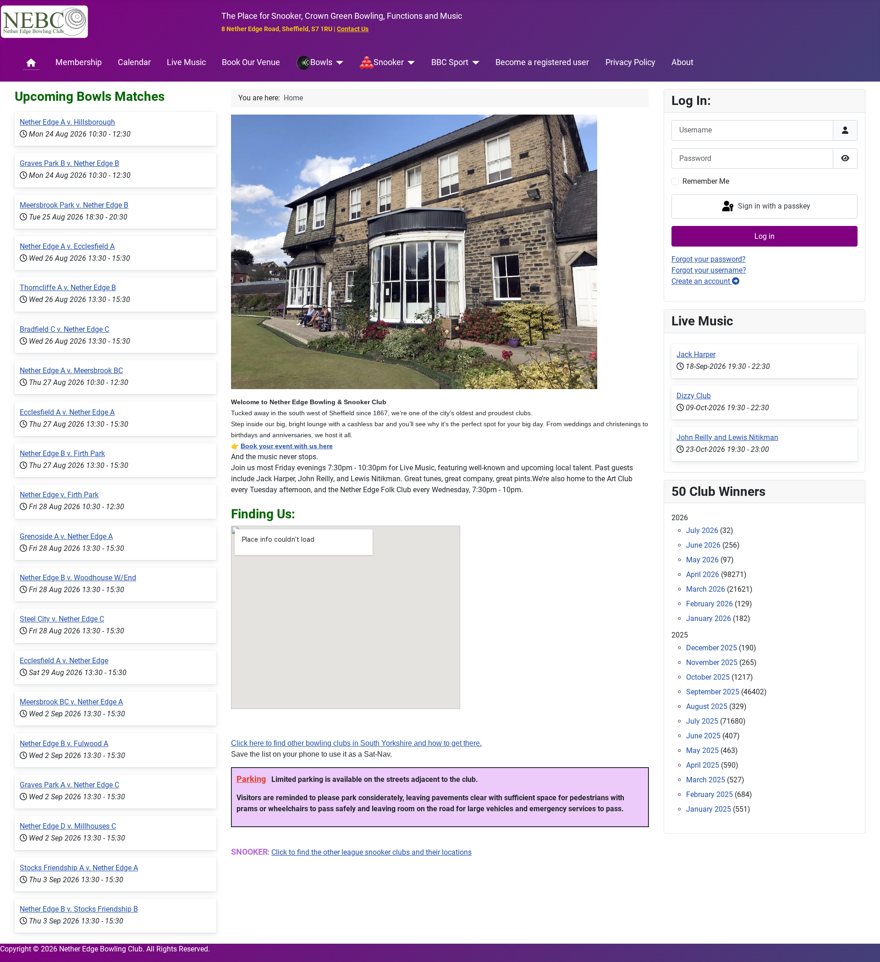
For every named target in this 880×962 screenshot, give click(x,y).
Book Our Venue (251, 62)
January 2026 (708, 618)
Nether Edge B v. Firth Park (62, 453)
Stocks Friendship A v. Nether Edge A (79, 867)
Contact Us (352, 29)
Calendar (134, 62)
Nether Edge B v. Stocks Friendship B (79, 909)
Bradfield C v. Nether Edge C (64, 329)
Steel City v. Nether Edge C (62, 619)
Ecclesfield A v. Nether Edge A (67, 412)
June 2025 (703, 735)
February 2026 (709, 603)
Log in (764, 236)
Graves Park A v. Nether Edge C (69, 785)
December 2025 (711, 647)
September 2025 (712, 691)
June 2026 (703, 545)
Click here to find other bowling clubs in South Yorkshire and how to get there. (356, 743)
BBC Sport (449, 62)
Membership (78, 62)
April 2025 (702, 765)
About (682, 62)
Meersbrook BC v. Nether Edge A (71, 702)
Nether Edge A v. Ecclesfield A (67, 246)
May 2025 (702, 750)
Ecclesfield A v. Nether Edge (64, 660)
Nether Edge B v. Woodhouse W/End (78, 577)
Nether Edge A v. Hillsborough (67, 122)
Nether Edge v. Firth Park (59, 494)
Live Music (186, 62)
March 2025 (705, 779)
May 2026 (702, 559)
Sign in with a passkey (773, 206)
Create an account (701, 281)
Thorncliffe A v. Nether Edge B (68, 287)
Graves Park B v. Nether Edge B (69, 163)
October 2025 (708, 677)
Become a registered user (542, 62)
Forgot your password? (708, 259)
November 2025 (711, 662)
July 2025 (702, 721)
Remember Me (705, 181)
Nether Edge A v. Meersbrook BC (71, 370)
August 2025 (706, 706)
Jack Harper (695, 354)
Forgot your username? (708, 270)
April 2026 (702, 574)
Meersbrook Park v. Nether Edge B (74, 205)
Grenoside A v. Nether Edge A (66, 536)
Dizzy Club (693, 395)
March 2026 (705, 589)
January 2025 (708, 809)
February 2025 (709, 794)
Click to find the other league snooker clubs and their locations (371, 852)
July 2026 (702, 530)
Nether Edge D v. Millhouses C (68, 826)
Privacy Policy (630, 62)
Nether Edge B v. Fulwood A (64, 743)
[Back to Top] (864, 945)
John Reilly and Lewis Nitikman (727, 437)
